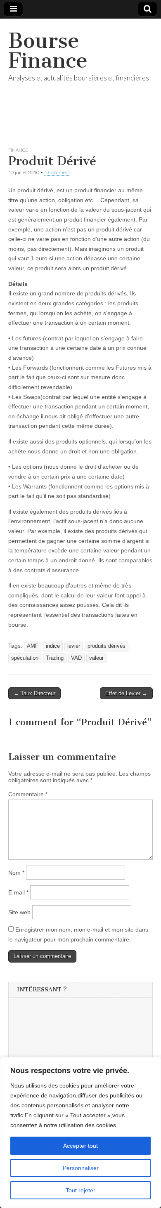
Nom (16, 872)
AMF (32, 646)
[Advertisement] (79, 1054)
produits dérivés (106, 646)
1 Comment (57, 172)
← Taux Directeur (34, 693)
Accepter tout (80, 1145)
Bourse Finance (48, 50)
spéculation (24, 658)
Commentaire (27, 794)
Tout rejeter (80, 1190)
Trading (55, 658)
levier (73, 646)
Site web (19, 912)
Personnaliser (81, 1168)
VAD (76, 658)
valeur (96, 658)
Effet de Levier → (126, 693)
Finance (18, 150)
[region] (80, 1132)
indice (53, 646)
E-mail (18, 892)
